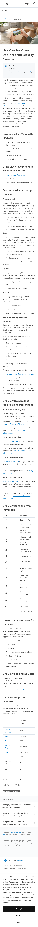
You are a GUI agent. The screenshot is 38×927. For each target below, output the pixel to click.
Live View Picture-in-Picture (13, 424)
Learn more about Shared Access (15, 690)
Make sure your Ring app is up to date (20, 374)
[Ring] (5, 3)
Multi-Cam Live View (10, 481)
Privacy (6, 868)
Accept (19, 909)
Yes (8, 785)
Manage (19, 922)
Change (20, 860)
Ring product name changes (24, 71)
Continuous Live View (11, 461)
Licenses (12, 868)
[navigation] (19, 17)
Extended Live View (10, 441)
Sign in (27, 4)
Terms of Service (21, 868)
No (19, 785)
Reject (19, 915)
